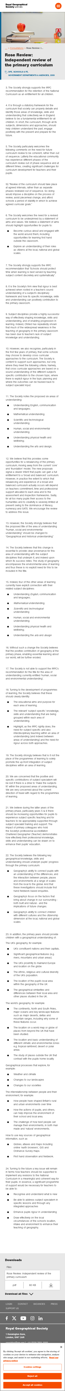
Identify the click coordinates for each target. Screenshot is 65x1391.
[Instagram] (32, 1318)
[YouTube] (23, 1318)
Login (9, 1304)
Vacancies (39, 1304)
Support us (12, 1308)
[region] (32, 1367)
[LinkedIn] (40, 1318)
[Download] (50, 1285)
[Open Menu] (58, 6)
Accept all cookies (32, 1385)
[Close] (61, 1347)
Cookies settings (32, 1367)
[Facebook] (7, 1318)
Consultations (17, 48)
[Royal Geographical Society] (16, 6)
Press (54, 1304)
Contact (23, 1304)
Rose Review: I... (34, 48)
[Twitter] (14, 1318)
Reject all (32, 1376)
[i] (33, 40)
